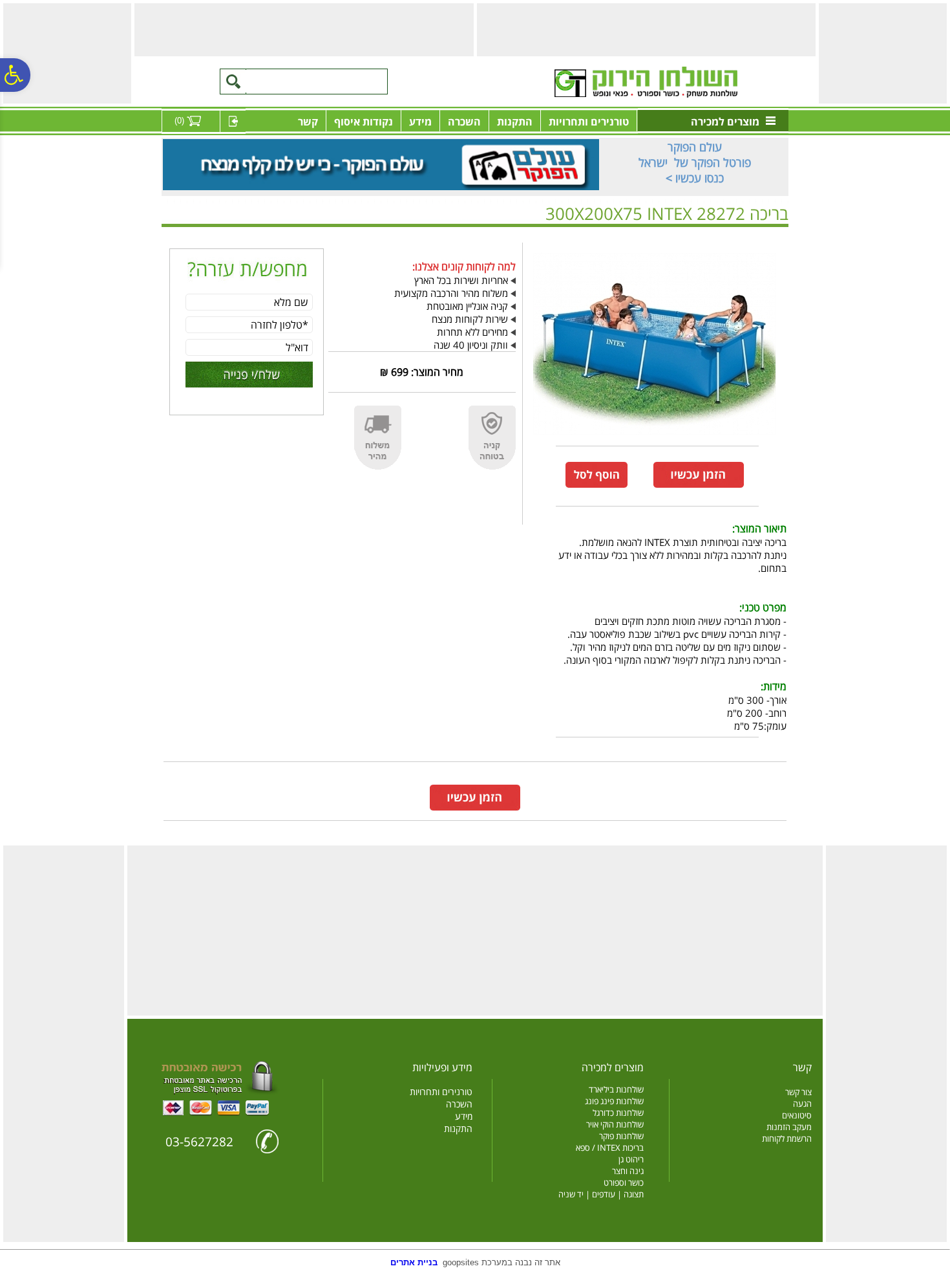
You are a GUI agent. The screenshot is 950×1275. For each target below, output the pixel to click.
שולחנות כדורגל (618, 1112)
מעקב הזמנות (789, 1127)
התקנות (515, 121)
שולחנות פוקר (621, 1136)
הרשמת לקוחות (787, 1138)
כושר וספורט (624, 1182)
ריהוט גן (631, 1159)
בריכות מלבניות (691, 234)
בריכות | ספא (743, 234)
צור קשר (798, 1092)
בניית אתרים (414, 1262)
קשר (308, 121)
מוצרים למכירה (725, 121)
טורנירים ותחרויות (589, 121)
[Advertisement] (881, 52)
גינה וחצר (628, 1171)
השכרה (464, 121)
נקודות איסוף (363, 121)
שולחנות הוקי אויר (615, 1124)
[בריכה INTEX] (654, 437)
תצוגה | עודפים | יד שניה (601, 1194)
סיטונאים (797, 1115)
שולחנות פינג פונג (614, 1101)
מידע (420, 121)
